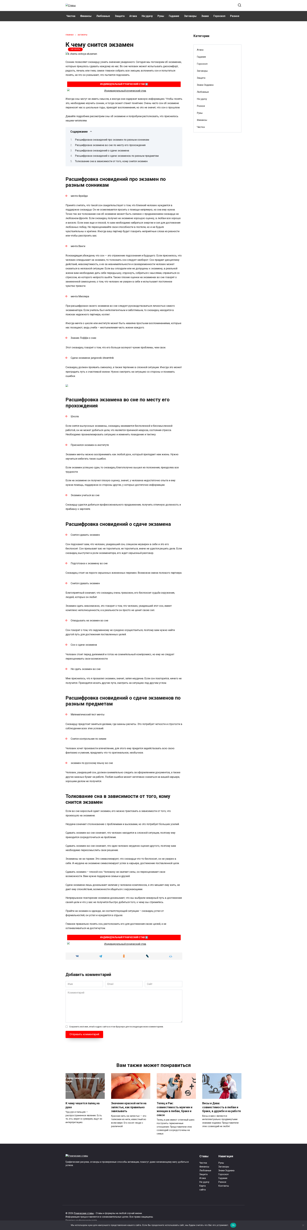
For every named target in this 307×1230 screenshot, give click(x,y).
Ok (233, 1225)
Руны (160, 16)
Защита (120, 16)
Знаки (205, 16)
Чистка (70, 16)
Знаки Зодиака (205, 84)
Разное (234, 16)
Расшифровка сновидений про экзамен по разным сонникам (112, 139)
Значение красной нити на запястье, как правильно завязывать (128, 1107)
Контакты (223, 1186)
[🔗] (124, 91)
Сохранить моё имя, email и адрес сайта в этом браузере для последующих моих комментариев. (116, 1026)
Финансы (85, 16)
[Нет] (303, 1225)
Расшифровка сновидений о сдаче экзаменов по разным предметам (117, 155)
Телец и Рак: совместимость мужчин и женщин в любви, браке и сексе (174, 1109)
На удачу (147, 16)
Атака (133, 16)
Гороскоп (219, 16)
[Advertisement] (217, 187)
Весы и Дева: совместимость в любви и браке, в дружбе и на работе (221, 1107)
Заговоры (190, 16)
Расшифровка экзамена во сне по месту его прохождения (110, 145)
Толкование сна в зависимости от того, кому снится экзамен (111, 161)
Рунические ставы (84, 1213)
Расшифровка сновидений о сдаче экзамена (102, 150)
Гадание (174, 16)
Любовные (103, 16)
